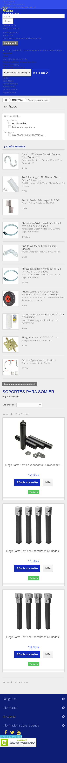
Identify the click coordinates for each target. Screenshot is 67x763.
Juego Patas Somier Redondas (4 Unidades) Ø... (33, 465)
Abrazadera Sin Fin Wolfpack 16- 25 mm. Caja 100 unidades (41, 270)
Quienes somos (10, 89)
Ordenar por (8, 404)
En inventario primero (23, 127)
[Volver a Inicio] (6, 100)
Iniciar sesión (8, 1)
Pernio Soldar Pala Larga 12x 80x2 (41, 200)
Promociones (8, 86)
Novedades (7, 80)
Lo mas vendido (10, 83)
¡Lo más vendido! (15, 146)
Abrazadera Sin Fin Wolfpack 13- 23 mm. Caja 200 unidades (41, 224)
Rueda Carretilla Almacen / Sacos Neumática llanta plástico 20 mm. (40, 293)
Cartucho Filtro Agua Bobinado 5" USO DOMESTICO (43, 316)
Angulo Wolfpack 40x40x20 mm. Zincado (39, 247)
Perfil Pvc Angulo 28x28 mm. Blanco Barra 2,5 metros (41, 179)
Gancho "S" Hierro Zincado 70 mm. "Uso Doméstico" (41, 156)
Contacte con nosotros (13, 4)
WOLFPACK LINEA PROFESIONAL (28, 135)
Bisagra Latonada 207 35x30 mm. (40, 337)
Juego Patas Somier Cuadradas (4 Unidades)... (33, 551)
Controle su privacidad (11, 736)
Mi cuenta (8, 716)
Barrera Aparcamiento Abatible (39, 360)
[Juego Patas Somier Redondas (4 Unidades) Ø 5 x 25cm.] (33, 439)
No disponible (19, 123)
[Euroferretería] (11, 12)
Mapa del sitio (9, 92)
